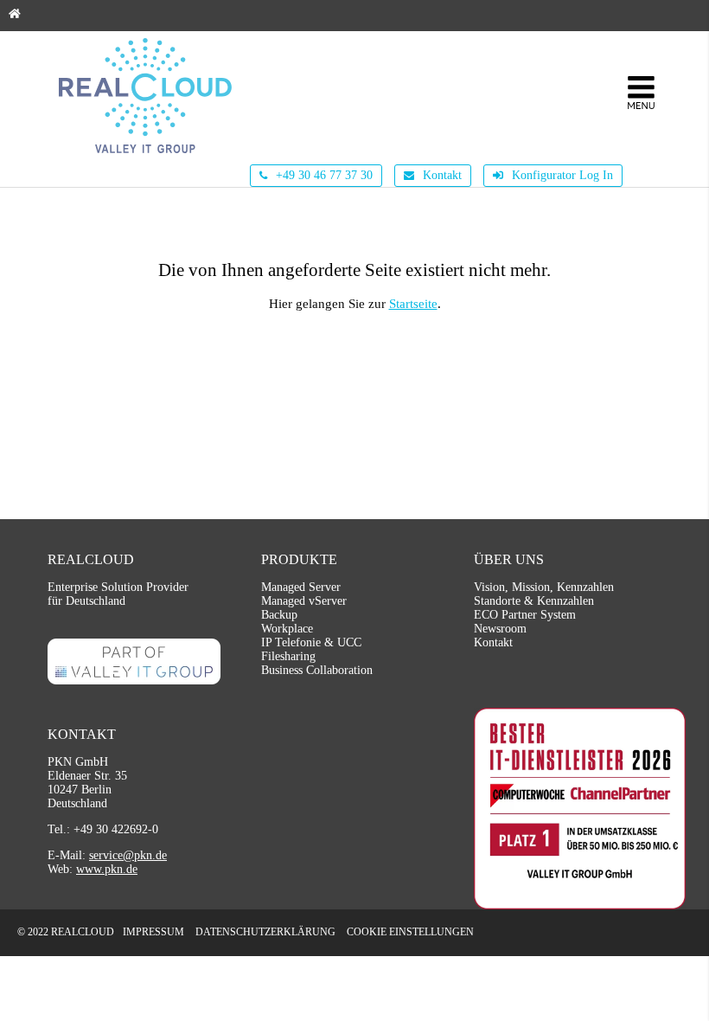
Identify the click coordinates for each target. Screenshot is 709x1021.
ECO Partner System (525, 614)
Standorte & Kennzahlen (534, 600)
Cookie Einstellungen (410, 932)
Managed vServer (304, 600)
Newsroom (500, 628)
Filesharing (288, 656)
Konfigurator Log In (560, 175)
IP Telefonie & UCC (311, 642)
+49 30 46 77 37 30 (322, 175)
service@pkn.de (128, 855)
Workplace (287, 628)
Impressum (153, 932)
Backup (279, 614)
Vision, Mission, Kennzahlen (544, 587)
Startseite (413, 304)
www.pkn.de (106, 869)
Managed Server (301, 587)
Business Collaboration (317, 670)
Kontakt (440, 175)
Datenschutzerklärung (265, 932)
